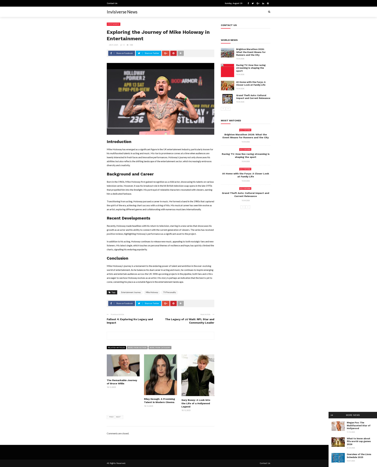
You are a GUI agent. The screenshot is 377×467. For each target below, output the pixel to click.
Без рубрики (245, 130)
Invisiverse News (122, 11)
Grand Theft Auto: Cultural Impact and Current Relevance (253, 97)
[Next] (228, 109)
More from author (137, 348)
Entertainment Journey (131, 292)
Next (118, 417)
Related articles (116, 348)
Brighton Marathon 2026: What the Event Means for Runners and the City (251, 52)
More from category (160, 348)
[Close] (332, 415)
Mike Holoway (152, 292)
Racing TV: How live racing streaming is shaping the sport (251, 68)
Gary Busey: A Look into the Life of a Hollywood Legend (195, 403)
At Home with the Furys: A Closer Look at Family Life (251, 83)
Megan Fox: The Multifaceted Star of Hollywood (358, 425)
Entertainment (114, 24)
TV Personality (169, 292)
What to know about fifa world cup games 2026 (359, 441)
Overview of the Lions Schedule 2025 (359, 456)
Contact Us (112, 3)
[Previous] (223, 109)
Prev (111, 417)
